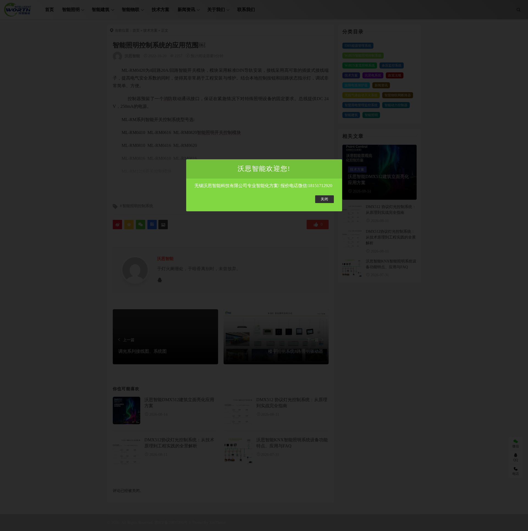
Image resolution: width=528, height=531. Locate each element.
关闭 (324, 199)
